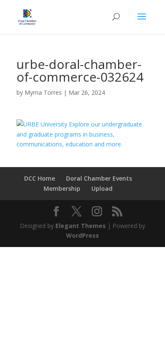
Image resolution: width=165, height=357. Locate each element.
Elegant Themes (80, 226)
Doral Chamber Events (99, 178)
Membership (62, 188)
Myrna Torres (43, 92)
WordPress (82, 235)
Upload (102, 188)
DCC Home (39, 178)
